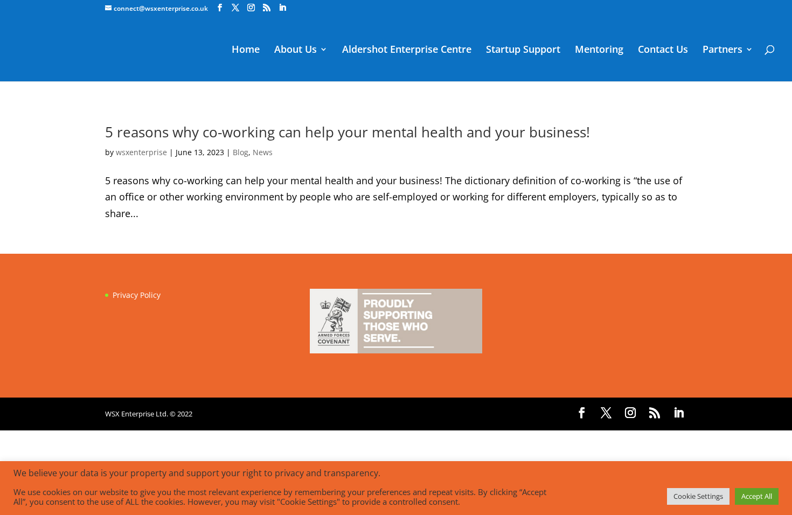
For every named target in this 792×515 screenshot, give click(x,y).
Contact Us (663, 50)
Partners (722, 50)
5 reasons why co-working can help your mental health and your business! (347, 132)
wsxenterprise (141, 152)
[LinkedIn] (282, 8)
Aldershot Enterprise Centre (406, 50)
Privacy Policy (137, 295)
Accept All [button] (756, 496)
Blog (240, 152)
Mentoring (599, 50)
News (263, 152)
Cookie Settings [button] (698, 496)
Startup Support (523, 50)
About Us (295, 50)
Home (246, 50)
